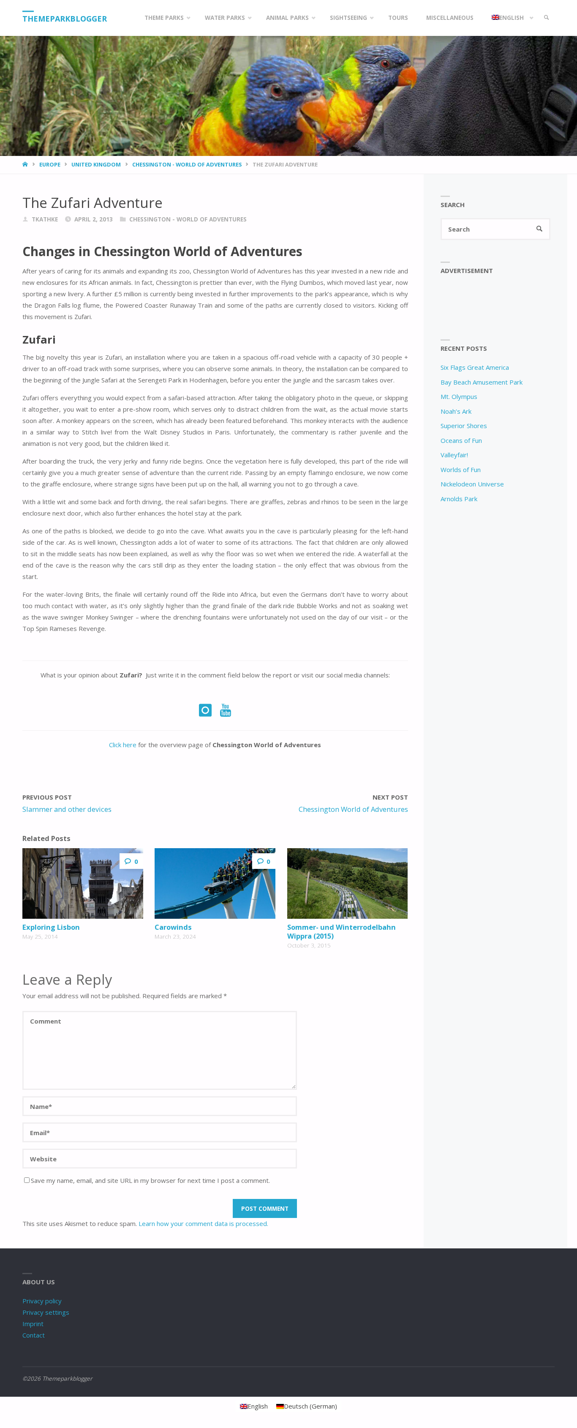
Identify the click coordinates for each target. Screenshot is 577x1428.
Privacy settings (45, 1312)
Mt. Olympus (459, 396)
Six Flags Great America (475, 367)
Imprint (33, 1323)
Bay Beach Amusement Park (482, 382)
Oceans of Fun (461, 440)
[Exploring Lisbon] (82, 883)
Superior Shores (464, 425)
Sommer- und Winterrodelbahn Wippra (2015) (341, 931)
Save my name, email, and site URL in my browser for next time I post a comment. (150, 1180)
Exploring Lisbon (51, 927)
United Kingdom (96, 164)
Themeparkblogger (64, 19)
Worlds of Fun (461, 469)
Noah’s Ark (456, 411)
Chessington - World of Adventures (187, 164)
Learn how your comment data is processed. (203, 1223)
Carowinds (173, 927)
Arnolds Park (459, 498)
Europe (49, 164)
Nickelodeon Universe (472, 484)
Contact (33, 1335)
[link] (546, 18)
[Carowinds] (215, 883)
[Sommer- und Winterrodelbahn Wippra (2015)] (347, 883)
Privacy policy (42, 1301)
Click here (122, 744)
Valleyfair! (454, 455)
